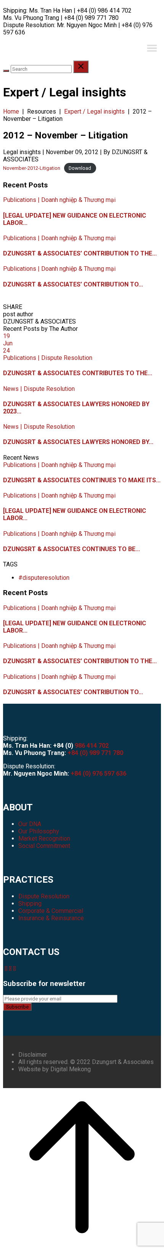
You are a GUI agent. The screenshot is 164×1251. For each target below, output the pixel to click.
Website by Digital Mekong (54, 1069)
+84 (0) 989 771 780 (95, 752)
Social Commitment (44, 845)
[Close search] (80, 66)
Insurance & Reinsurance (51, 918)
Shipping (30, 903)
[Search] (6, 71)
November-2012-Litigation (31, 168)
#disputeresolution (43, 577)
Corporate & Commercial (50, 910)
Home (11, 111)
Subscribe (17, 1007)
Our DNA (29, 824)
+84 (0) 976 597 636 (98, 773)
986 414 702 (92, 745)
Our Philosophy (38, 831)
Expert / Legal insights (94, 111)
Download (80, 168)
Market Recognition (44, 838)
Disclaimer (32, 1054)
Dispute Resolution (43, 896)
